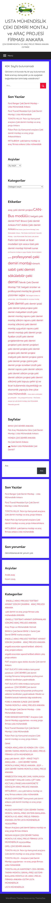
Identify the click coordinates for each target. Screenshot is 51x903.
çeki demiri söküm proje (21, 373)
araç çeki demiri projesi (20, 210)
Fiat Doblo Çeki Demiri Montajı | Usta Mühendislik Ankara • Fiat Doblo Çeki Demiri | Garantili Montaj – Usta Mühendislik (24, 233)
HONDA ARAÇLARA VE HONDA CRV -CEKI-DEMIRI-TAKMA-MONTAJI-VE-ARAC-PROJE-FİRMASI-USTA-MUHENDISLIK (25, 751)
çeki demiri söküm (33, 369)
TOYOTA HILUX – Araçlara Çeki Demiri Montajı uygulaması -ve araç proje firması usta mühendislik (24, 861)
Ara (6, 466)
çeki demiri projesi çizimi (30, 357)
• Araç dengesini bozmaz (24, 397)
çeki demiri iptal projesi (20, 308)
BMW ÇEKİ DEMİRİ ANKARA (20, 426)
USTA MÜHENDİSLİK (14, 887)
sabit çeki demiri (21, 269)
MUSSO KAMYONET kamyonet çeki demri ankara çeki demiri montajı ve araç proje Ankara (24, 802)
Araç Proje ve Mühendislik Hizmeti (20, 627)
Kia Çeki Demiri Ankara (18, 442)
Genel (7, 743)
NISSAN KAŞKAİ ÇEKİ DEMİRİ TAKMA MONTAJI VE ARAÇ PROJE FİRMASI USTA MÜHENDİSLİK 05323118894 (24, 838)
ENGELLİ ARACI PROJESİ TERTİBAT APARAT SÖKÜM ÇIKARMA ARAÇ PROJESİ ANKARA (25, 604)
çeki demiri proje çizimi (20, 361)
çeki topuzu (23, 381)
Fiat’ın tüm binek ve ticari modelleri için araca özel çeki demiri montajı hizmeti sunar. (23, 244)
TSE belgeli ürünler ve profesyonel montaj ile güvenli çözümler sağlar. (24, 291)
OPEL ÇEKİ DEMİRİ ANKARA (17, 846)
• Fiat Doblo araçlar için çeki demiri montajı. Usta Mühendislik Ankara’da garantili (24, 401)
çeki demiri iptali (33, 303)
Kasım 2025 (10, 579)
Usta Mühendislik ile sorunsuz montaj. (27, 299)
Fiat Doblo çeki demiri (31, 236)
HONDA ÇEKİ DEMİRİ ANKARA (22, 438)
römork (36, 263)
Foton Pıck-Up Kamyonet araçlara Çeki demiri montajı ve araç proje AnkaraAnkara (25, 133)
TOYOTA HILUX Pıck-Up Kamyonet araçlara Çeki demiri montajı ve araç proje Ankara (24, 122)
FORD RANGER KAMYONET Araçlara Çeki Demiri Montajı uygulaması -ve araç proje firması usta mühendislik (24, 720)
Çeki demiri (16, 303)
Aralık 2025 (10, 575)
